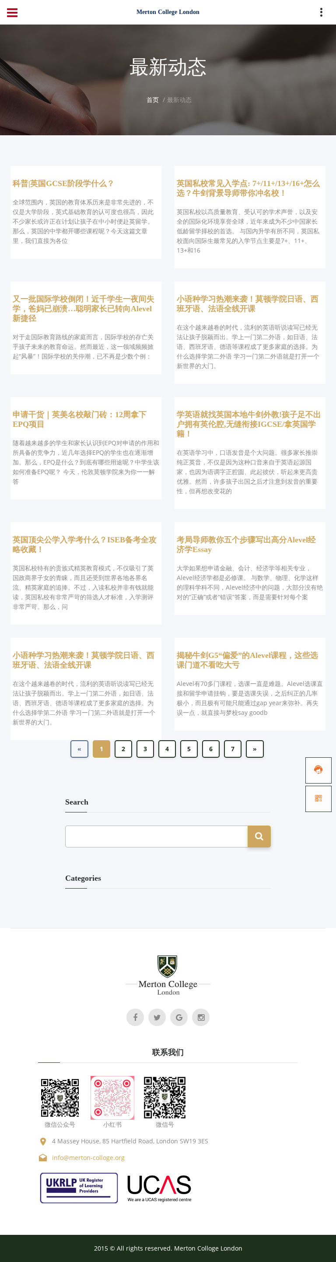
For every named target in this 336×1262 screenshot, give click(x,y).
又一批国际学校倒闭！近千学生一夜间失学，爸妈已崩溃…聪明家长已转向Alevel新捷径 (83, 309)
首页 (153, 99)
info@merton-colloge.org (88, 1157)
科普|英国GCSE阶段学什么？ (64, 183)
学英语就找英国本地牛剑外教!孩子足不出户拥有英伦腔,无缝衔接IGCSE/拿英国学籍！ (249, 424)
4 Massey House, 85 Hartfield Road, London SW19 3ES (130, 1141)
